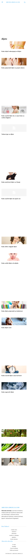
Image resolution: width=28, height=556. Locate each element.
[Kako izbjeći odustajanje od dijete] (14, 45)
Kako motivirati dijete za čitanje (10, 182)
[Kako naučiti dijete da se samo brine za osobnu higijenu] (14, 109)
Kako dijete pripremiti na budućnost (12, 311)
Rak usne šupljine (8, 468)
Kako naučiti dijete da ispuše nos (11, 198)
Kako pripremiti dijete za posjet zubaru (12, 68)
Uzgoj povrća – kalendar (10, 453)
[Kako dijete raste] (14, 321)
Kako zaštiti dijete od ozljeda (9, 263)
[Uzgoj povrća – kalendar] (14, 447)
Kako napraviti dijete (7, 392)
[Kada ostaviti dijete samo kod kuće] (14, 369)
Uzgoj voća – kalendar (10, 439)
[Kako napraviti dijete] (14, 386)
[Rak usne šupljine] (14, 462)
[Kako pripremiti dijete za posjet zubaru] (14, 61)
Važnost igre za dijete (7, 134)
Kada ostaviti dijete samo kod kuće (11, 375)
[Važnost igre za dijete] (14, 128)
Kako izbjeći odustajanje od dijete (11, 51)
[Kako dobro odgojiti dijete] (14, 240)
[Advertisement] (14, 20)
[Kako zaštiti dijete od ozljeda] (14, 257)
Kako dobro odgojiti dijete (9, 246)
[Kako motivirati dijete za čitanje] (14, 176)
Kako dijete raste (6, 327)
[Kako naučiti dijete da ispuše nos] (14, 192)
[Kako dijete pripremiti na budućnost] (14, 305)
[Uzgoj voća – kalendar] (14, 433)
